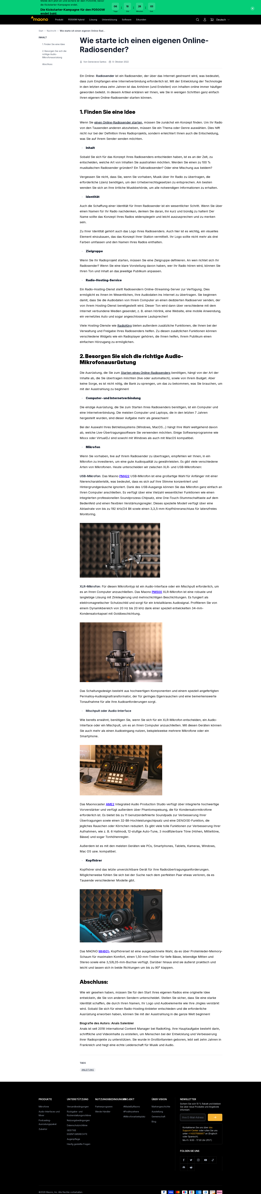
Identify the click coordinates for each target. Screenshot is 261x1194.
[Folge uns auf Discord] (183, 1167)
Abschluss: (47, 64)
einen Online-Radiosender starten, (118, 122)
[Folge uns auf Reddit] (191, 1167)
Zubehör (43, 1129)
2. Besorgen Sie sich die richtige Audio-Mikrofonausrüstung (54, 54)
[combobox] (223, 19)
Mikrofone (44, 1106)
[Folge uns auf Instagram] (198, 1160)
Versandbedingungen (78, 1106)
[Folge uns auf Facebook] (183, 1160)
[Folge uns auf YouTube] (205, 1160)
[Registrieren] (215, 1117)
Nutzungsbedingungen (78, 1120)
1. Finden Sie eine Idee (53, 44)
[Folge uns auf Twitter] (191, 1160)
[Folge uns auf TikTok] (212, 1160)
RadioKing (124, 325)
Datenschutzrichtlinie (77, 1125)
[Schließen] (252, 8)
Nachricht (51, 30)
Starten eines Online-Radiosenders (145, 373)
